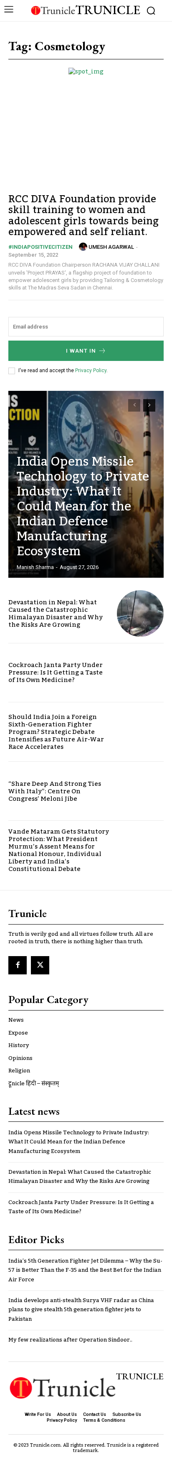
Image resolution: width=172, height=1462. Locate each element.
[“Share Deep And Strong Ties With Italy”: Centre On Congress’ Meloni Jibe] (140, 791)
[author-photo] (83, 247)
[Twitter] (40, 965)
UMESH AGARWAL (111, 247)
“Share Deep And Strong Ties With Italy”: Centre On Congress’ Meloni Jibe (54, 791)
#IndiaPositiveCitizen (40, 247)
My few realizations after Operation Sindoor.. (70, 1339)
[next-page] (149, 405)
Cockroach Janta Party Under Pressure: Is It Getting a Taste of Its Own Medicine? (55, 672)
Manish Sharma (35, 567)
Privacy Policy (90, 370)
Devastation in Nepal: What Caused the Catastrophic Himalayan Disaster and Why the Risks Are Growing (55, 613)
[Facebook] (17, 965)
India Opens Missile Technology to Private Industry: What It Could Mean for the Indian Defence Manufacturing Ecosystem (83, 506)
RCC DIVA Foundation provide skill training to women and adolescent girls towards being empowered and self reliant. (83, 215)
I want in (81, 351)
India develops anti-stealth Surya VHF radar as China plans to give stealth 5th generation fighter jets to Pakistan (81, 1310)
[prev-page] (134, 405)
